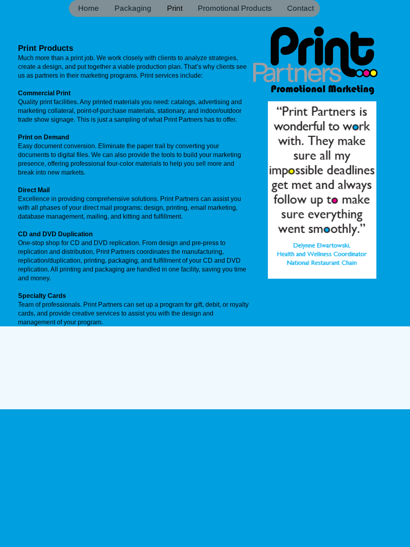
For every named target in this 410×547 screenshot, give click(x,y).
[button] (322, 190)
